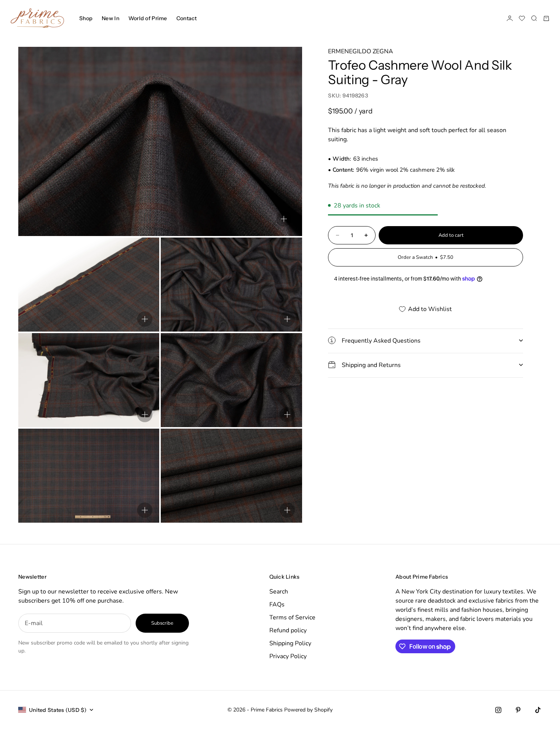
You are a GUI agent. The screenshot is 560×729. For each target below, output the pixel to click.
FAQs (277, 604)
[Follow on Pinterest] (518, 710)
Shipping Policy (290, 643)
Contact (186, 18)
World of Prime (147, 18)
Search (278, 591)
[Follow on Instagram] (498, 710)
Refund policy (288, 630)
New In (110, 18)
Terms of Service (292, 617)
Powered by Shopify (308, 709)
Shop (86, 18)
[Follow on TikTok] (538, 710)
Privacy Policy (288, 656)
